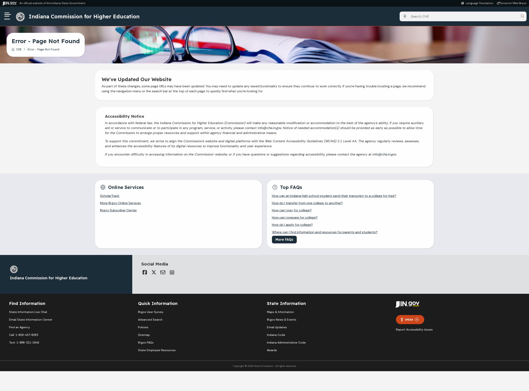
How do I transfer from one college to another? (307, 203)
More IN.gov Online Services (120, 203)
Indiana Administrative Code (286, 342)
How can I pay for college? (292, 210)
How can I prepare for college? (295, 217)
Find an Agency (19, 327)
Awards (272, 350)
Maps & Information (280, 312)
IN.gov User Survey (150, 312)
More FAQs (284, 239)
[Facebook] (144, 272)
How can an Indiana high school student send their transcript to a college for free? (334, 196)
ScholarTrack (109, 196)
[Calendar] (172, 272)
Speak (409, 319)
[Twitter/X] (153, 272)
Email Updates (277, 327)
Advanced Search (150, 319)
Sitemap (144, 335)
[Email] (163, 272)
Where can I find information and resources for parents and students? (325, 232)
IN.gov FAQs (146, 342)
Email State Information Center (30, 319)
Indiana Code (276, 335)
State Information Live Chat (28, 312)
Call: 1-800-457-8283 (23, 335)
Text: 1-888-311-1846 (24, 342)
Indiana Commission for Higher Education (84, 16)
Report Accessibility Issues (414, 329)
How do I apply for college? (292, 225)
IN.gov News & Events (281, 319)
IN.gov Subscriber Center (118, 210)
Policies (143, 327)
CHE (19, 49)
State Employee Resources (157, 350)
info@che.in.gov (269, 128)
